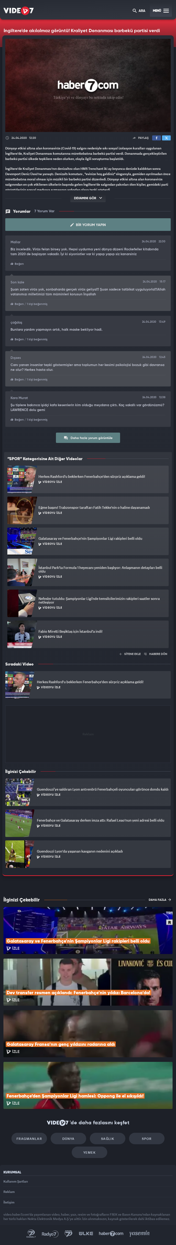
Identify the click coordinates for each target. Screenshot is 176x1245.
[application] (88, 622)
